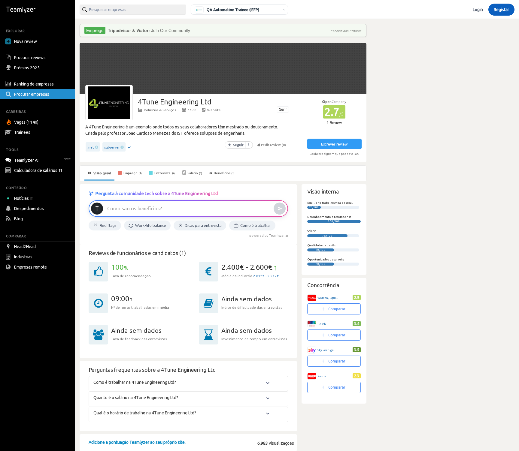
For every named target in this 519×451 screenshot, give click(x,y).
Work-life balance (150, 225)
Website (214, 110)
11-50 (192, 110)
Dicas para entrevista (203, 225)
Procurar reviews (30, 57)
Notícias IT (23, 198)
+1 (130, 147)
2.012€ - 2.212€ (266, 276)
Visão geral (102, 173)
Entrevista (164, 173)
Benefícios (224, 173)
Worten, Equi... (327, 297)
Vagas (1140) (26, 122)
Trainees (22, 132)
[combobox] (133, 10)
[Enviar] (280, 209)
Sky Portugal (326, 350)
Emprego (132, 173)
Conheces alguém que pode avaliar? (334, 153)
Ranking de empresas (34, 84)
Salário (194, 173)
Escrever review (334, 144)
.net (90, 147)
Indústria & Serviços (160, 110)
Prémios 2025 (27, 67)
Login (478, 9)
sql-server (112, 147)
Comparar (336, 309)
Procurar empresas (31, 94)
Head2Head (25, 246)
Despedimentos (29, 208)
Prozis (321, 376)
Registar (501, 9)
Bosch (321, 324)
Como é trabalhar (255, 225)
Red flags (108, 225)
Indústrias (23, 256)
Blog (18, 218)
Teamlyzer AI (42, 160)
